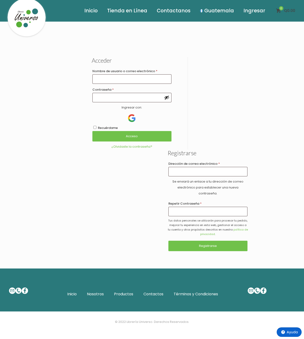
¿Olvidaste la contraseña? (131, 146)
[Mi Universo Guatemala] (27, 20)
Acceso (132, 136)
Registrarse (208, 246)
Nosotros (95, 294)
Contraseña (103, 89)
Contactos (153, 294)
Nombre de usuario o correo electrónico (124, 71)
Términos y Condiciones (196, 294)
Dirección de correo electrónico (194, 163)
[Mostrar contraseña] (166, 97)
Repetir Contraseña (185, 203)
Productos (123, 294)
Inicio (72, 294)
